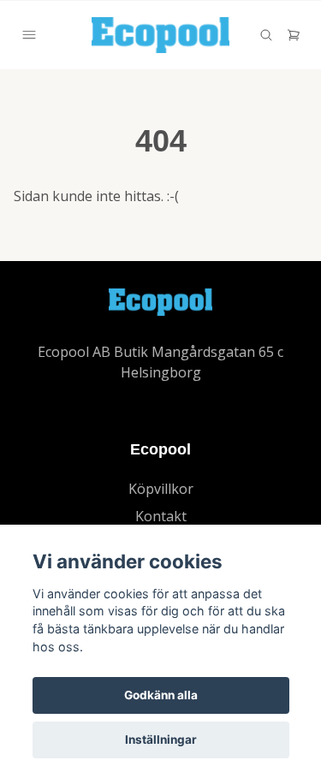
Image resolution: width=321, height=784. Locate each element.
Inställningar (161, 739)
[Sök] (266, 35)
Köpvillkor (160, 488)
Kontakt (161, 516)
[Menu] (29, 35)
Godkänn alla (161, 695)
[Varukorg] (293, 35)
